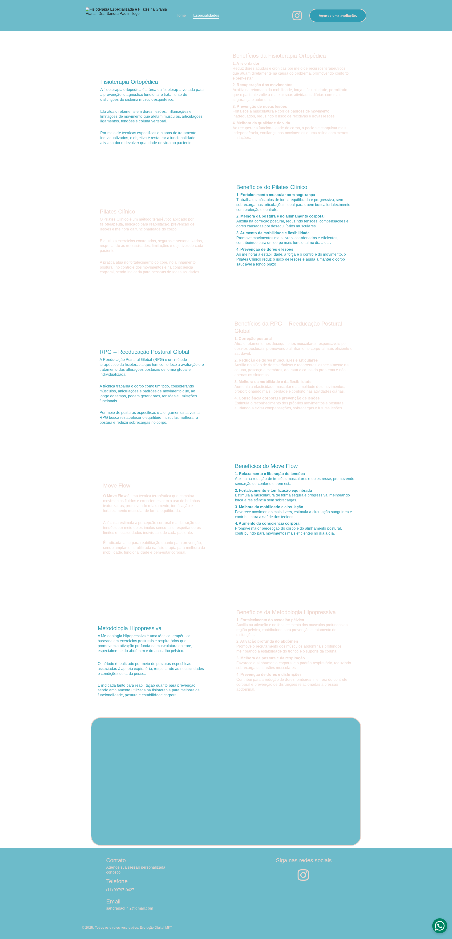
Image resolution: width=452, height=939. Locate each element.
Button (225, 781)
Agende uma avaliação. (338, 15)
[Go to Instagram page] (297, 15)
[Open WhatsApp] (439, 925)
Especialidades (206, 15)
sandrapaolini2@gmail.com (129, 908)
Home (181, 15)
